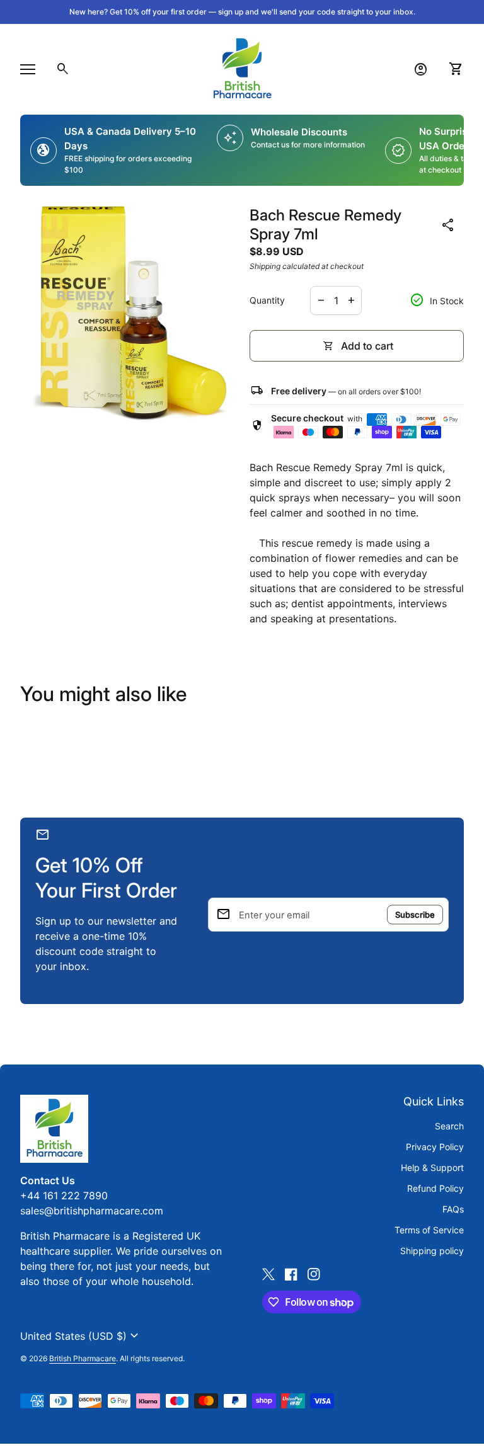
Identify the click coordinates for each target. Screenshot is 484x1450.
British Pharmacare (82, 1358)
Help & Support (432, 1167)
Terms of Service (429, 1230)
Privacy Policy (435, 1146)
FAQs (453, 1209)
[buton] (81, 1336)
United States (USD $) (81, 1336)
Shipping (265, 266)
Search (449, 1126)
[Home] (242, 68)
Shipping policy (432, 1250)
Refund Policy (435, 1188)
